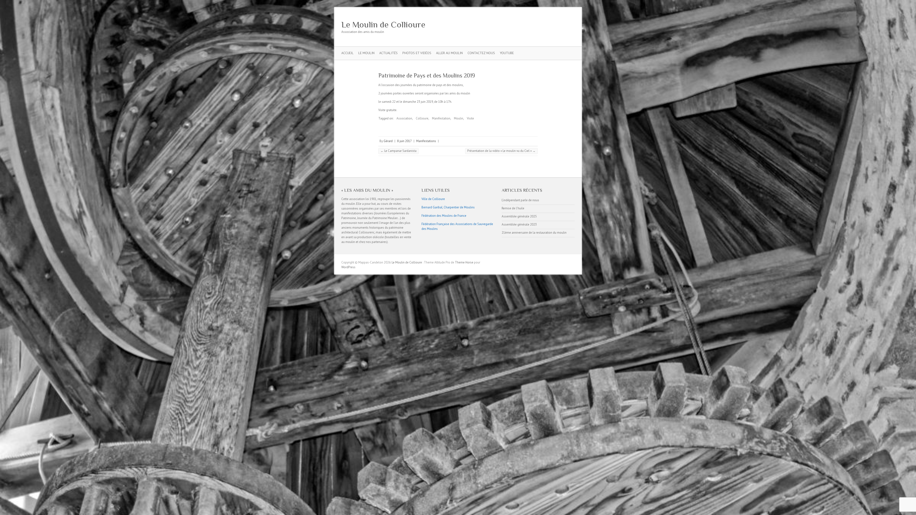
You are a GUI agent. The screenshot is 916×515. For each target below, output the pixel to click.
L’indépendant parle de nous (520, 200)
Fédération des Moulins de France (444, 216)
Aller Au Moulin (449, 53)
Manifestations (426, 141)
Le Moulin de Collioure (383, 24)
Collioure (422, 118)
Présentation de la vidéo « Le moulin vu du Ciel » (501, 151)
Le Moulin (366, 53)
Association (404, 118)
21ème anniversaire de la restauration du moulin (534, 233)
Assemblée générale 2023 (519, 224)
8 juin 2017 (404, 141)
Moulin (458, 118)
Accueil (347, 53)
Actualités (388, 53)
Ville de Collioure (433, 199)
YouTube (507, 53)
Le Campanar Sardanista (398, 151)
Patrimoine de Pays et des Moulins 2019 (426, 75)
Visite (470, 118)
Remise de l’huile (513, 208)
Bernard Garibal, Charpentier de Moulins (448, 207)
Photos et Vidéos (416, 53)
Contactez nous (481, 53)
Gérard (388, 141)
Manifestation (441, 118)
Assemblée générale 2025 (519, 216)
